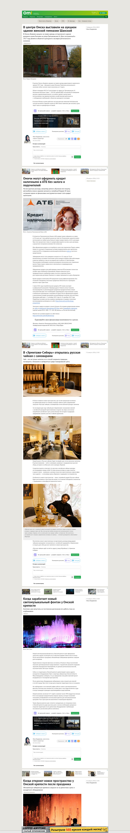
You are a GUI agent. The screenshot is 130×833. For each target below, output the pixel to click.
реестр (69, 251)
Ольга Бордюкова (91, 29)
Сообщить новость (40, 131)
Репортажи (40, 16)
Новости (25, 16)
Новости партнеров (91, 181)
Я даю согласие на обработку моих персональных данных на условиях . (49, 157)
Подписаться (75, 111)
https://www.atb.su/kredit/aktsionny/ (43, 315)
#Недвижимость (27, 43)
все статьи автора (36, 140)
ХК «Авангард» (71, 21)
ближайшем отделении (70, 308)
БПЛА (63, 21)
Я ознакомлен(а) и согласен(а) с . (45, 158)
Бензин (56, 21)
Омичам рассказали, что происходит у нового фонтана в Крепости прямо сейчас (47, 723)
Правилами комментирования (50, 158)
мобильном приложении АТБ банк (49, 308)
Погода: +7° (95, 12)
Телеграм (77, 131)
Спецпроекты (48, 16)
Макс (68, 131)
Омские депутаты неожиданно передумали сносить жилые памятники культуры (45, 120)
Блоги (55, 16)
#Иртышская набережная (29, 792)
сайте (36, 308)
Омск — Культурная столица (84, 21)
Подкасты (32, 16)
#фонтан (26, 613)
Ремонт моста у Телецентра (45, 21)
